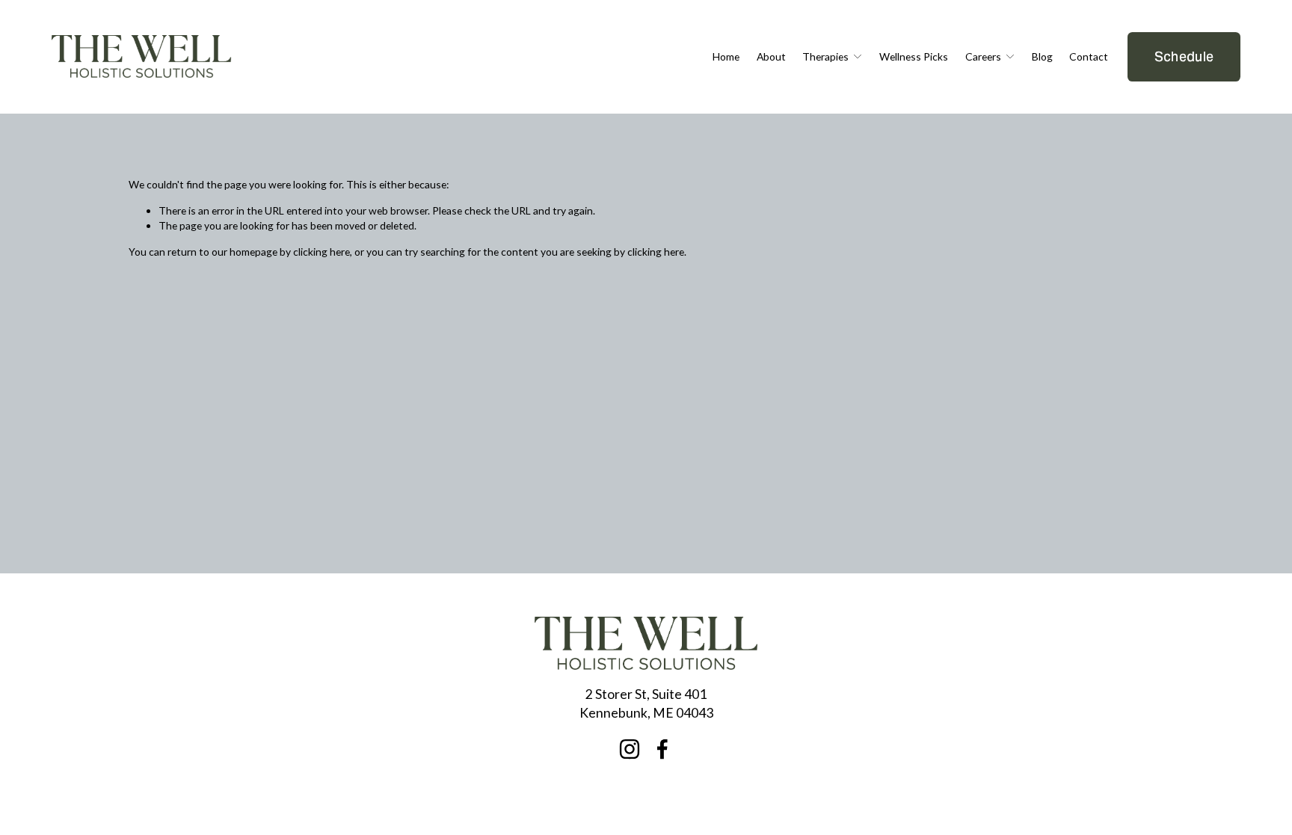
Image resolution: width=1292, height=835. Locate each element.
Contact (1088, 56)
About (771, 56)
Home (726, 56)
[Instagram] (629, 749)
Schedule (1184, 56)
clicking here (321, 251)
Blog (1042, 56)
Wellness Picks (913, 56)
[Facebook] (662, 749)
